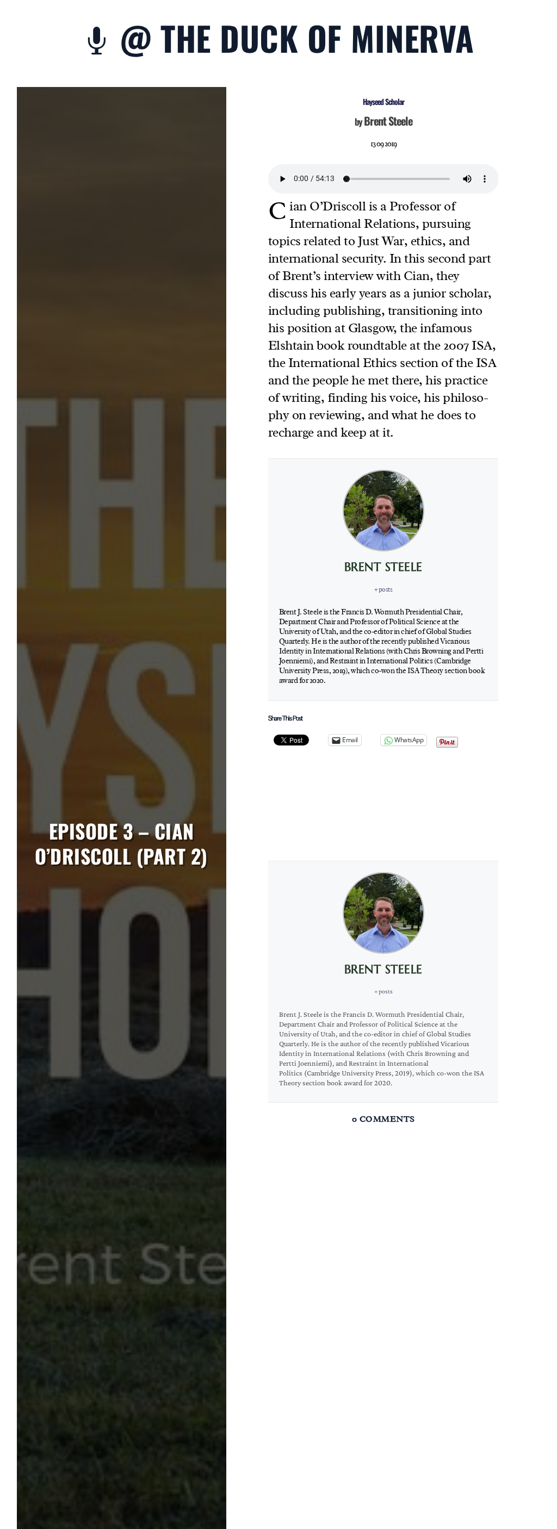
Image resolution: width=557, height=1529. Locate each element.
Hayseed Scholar (383, 101)
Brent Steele (388, 121)
